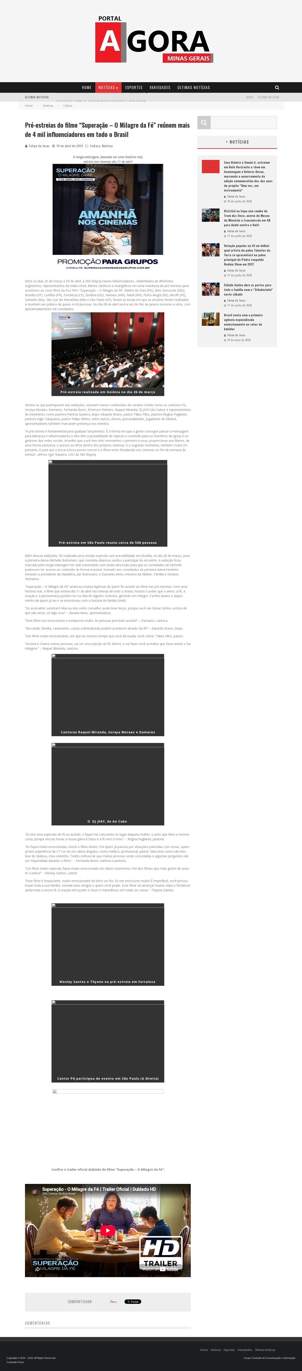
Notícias (107, 87)
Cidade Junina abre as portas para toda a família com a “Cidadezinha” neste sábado (248, 289)
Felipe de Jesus (39, 145)
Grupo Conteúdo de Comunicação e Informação (269, 1358)
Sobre (250, 97)
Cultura (95, 145)
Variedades (160, 87)
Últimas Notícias (194, 87)
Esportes (134, 87)
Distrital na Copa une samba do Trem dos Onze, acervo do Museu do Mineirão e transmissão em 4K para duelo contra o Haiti (247, 218)
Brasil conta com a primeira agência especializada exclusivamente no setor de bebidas (243, 322)
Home (87, 87)
